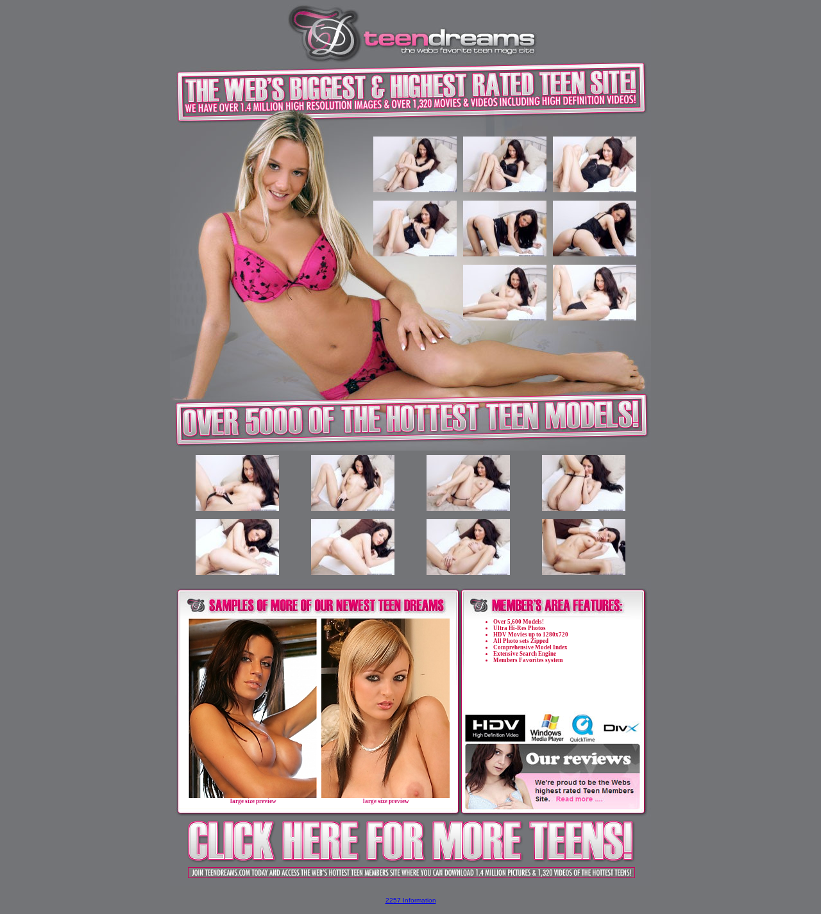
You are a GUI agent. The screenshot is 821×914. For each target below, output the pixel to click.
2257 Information (410, 900)
